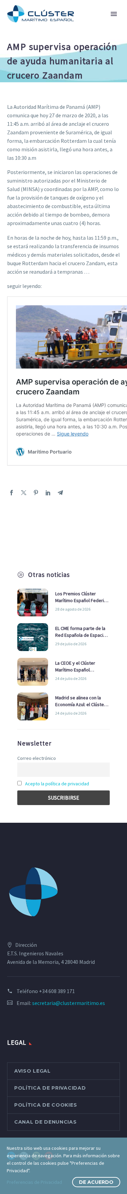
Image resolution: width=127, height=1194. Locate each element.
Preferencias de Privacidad (34, 1182)
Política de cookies (45, 1105)
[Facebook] (11, 492)
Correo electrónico (36, 758)
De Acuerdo (96, 1182)
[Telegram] (60, 492)
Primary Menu (114, 14)
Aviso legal (32, 1071)
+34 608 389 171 (57, 991)
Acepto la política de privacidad (57, 784)
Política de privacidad (50, 1088)
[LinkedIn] (48, 492)
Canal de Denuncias (45, 1122)
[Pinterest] (36, 492)
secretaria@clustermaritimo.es (68, 1003)
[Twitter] (23, 492)
